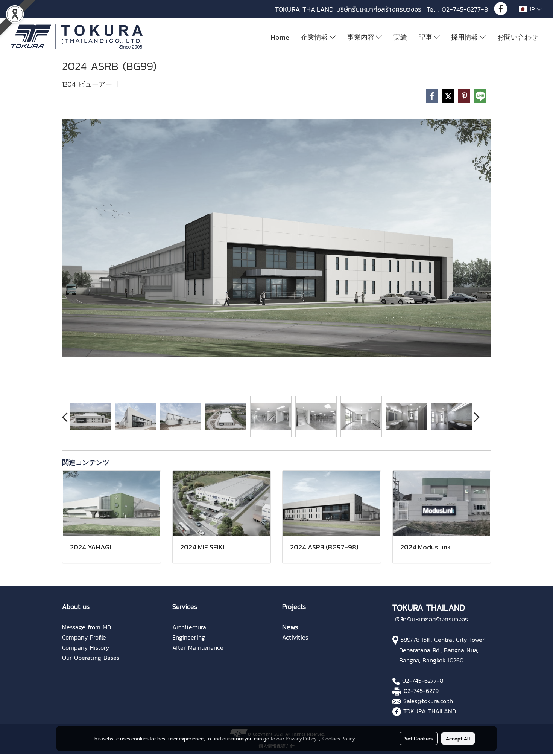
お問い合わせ (517, 37)
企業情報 (315, 37)
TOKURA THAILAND (429, 711)
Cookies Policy (338, 738)
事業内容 (361, 37)
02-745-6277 (419, 680)
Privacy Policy (301, 738)
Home (280, 37)
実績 (400, 37)
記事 (426, 37)
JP (531, 9)
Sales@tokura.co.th (428, 700)
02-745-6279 (421, 690)
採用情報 (465, 37)
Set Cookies (418, 738)
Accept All (458, 738)
